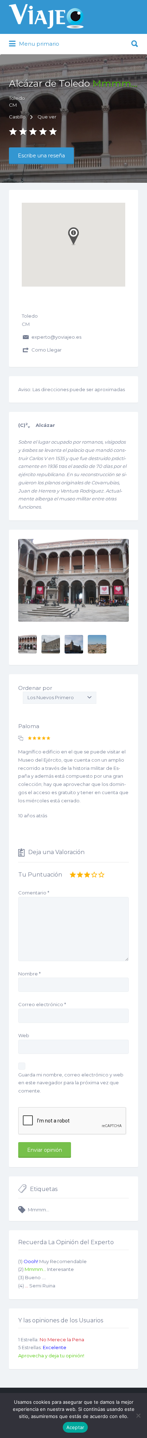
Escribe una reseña (41, 155)
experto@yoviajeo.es (56, 337)
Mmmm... (38, 1209)
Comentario (33, 892)
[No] (138, 1415)
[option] (73, 580)
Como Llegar (46, 350)
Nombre (29, 974)
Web (23, 1035)
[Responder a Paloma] (20, 738)
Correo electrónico (42, 1004)
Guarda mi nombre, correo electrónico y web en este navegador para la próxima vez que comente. (70, 1083)
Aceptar (75, 1427)
